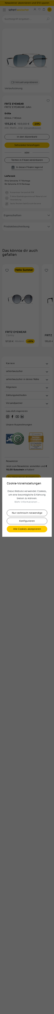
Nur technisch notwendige (27, 512)
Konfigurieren (27, 521)
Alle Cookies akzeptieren (27, 529)
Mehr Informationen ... (27, 501)
